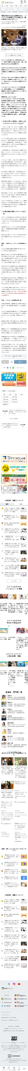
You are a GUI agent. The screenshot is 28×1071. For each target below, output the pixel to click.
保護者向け (5, 404)
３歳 (4, 394)
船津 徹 (23, 27)
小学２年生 (14, 397)
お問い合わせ (11, 1026)
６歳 (21, 394)
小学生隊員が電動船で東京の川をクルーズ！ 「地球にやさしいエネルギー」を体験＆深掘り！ (10, 425)
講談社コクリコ (3, 674)
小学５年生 (5, 402)
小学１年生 (5, 397)
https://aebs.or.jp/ (14, 1051)
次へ (20, 362)
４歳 (10, 394)
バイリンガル (12, 391)
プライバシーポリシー (18, 1028)
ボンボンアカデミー (6, 1012)
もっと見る (14, 581)
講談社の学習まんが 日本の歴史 (8, 1017)
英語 (4, 391)
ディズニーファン (5, 1015)
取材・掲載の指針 (20, 1030)
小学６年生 (14, 402)
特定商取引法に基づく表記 (9, 1030)
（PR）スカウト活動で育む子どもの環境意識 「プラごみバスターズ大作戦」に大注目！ (18, 411)
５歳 (15, 394)
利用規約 (17, 1026)
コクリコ (11, 685)
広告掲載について (8, 1028)
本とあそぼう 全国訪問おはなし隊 (9, 1020)
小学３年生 (5, 399)
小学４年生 (14, 399)
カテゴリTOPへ (14, 418)
